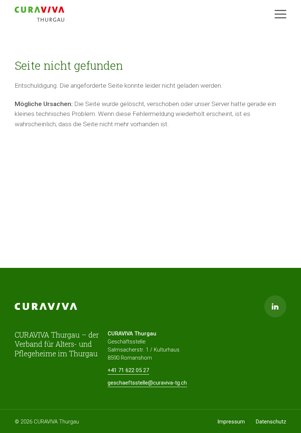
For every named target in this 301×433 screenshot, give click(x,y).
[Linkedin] (275, 306)
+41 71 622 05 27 (128, 370)
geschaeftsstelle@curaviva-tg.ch (147, 382)
